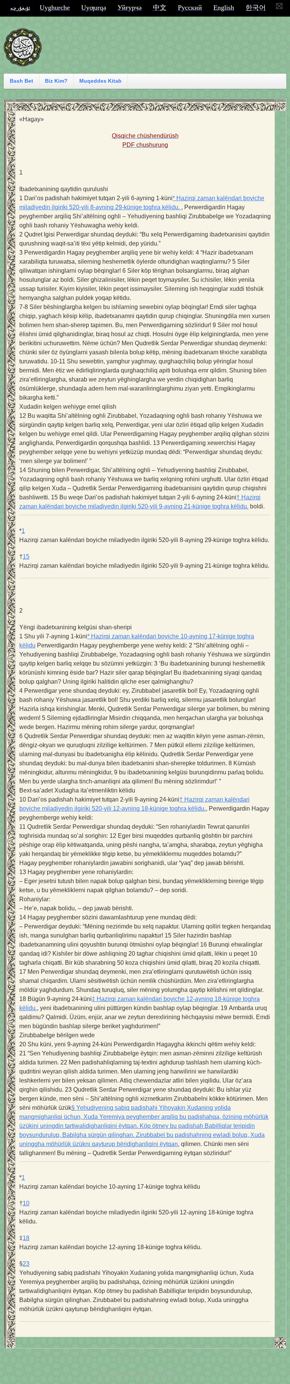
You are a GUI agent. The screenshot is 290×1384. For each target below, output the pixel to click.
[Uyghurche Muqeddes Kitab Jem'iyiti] (23, 63)
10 (26, 1203)
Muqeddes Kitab (100, 81)
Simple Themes (162, 1375)
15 (26, 556)
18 (26, 1238)
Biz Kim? (56, 81)
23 (26, 1263)
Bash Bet (21, 81)
